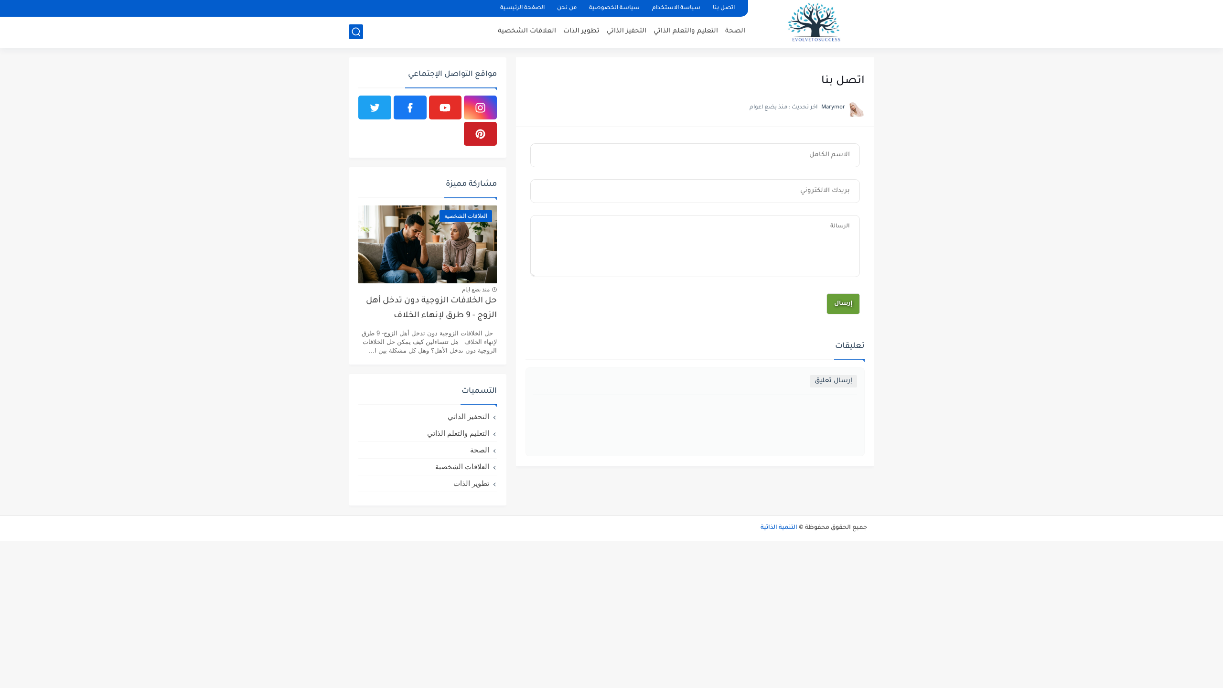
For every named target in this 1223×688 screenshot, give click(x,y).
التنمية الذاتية (779, 528)
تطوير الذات (581, 31)
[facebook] (410, 107)
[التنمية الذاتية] (815, 23)
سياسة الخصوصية (614, 8)
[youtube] (445, 107)
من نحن (567, 8)
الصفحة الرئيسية (522, 8)
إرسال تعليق (833, 381)
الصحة (735, 31)
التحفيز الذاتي (626, 31)
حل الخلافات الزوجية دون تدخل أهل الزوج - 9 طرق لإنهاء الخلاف (431, 308)
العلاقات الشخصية (527, 31)
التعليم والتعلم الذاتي (686, 31)
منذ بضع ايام (476, 289)
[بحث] (356, 31)
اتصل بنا (724, 8)
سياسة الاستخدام (676, 8)
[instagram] (480, 107)
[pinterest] (480, 134)
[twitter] (374, 107)
